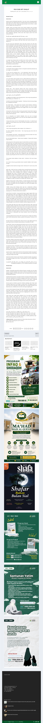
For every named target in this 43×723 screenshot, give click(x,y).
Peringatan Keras (10, 705)
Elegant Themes (11, 721)
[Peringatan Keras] (5, 706)
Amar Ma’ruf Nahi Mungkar (8, 347)
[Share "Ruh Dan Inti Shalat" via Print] (20, 329)
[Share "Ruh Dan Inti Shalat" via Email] (18, 329)
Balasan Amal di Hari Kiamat (12, 714)
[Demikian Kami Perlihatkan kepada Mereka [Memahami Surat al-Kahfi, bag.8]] (5, 711)
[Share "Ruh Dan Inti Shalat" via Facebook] (14, 329)
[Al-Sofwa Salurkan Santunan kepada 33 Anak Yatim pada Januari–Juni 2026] (5, 702)
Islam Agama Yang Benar (34, 347)
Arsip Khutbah (24, 11)
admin (15, 11)
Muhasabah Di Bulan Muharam (17, 349)
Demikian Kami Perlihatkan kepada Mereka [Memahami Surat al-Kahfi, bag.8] (21, 710)
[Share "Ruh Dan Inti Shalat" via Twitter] (16, 329)
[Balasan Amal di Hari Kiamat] (5, 715)
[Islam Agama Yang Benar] (34, 343)
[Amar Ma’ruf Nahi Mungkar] (9, 343)
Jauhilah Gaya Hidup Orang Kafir (25, 347)
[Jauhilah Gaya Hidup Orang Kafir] (25, 343)
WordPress (21, 721)
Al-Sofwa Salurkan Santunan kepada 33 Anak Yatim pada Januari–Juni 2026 (21, 701)
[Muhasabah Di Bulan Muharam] (17, 344)
